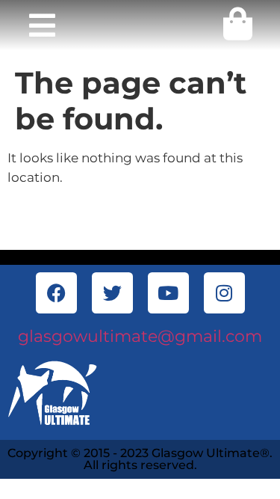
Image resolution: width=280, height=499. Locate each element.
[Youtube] (168, 292)
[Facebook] (56, 292)
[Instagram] (224, 292)
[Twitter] (112, 292)
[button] (42, 26)
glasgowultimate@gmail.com (140, 336)
